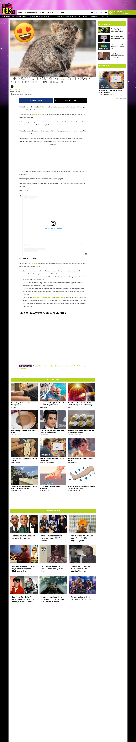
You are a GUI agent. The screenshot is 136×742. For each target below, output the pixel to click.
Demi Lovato (37, 297)
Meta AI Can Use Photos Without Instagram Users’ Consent (117, 38)
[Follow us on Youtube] (106, 12)
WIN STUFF (55, 12)
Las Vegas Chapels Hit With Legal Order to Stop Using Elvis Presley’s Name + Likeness (23, 599)
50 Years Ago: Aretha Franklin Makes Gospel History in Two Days (52, 568)
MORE (62, 12)
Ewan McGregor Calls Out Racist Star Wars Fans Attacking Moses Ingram (80, 568)
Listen (42, 12)
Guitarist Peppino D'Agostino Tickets (66, 16)
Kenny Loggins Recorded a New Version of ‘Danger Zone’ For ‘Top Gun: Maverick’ (52, 599)
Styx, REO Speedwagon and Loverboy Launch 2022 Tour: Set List (52, 538)
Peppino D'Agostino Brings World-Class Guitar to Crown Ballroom (117, 55)
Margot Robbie (61, 297)
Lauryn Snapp (15, 89)
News (28, 376)
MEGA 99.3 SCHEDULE (31, 12)
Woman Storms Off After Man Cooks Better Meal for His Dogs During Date (82, 538)
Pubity (42, 107)
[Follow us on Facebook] (96, 12)
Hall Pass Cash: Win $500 (19, 16)
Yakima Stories (95, 16)
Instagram (36, 114)
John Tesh (105, 16)
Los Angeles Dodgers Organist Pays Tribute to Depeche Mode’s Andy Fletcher (23, 568)
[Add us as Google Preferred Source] (92, 12)
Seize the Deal (83, 16)
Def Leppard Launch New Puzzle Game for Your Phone (81, 598)
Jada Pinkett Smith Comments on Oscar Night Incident (23, 537)
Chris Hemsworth (47, 297)
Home (20, 12)
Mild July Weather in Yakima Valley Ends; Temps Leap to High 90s (117, 30)
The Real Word (32, 263)
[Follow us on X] (101, 12)
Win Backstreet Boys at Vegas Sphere (40, 16)
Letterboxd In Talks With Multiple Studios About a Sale (117, 46)
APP (48, 12)
